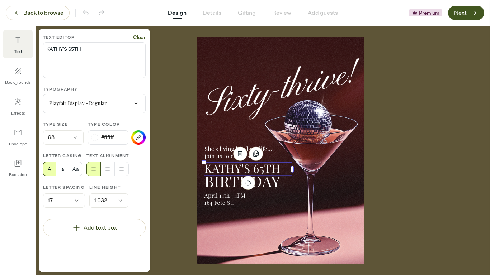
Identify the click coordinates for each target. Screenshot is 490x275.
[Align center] (107, 169)
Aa (75, 169)
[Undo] (85, 13)
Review (281, 12)
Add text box (100, 227)
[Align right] (121, 169)
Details (212, 12)
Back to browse (43, 12)
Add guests (323, 12)
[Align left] (93, 169)
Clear (139, 37)
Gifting (247, 12)
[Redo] (101, 13)
